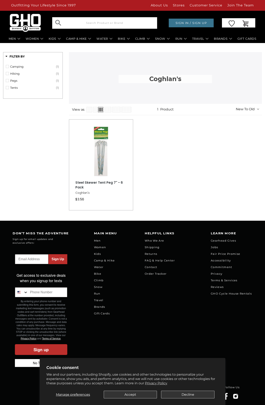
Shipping (152, 247)
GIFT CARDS (247, 38)
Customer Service (206, 5)
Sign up (41, 349)
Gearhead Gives (223, 240)
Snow (98, 287)
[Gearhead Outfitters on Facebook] (226, 399)
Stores (179, 5)
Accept (130, 395)
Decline (188, 395)
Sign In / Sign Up (191, 23)
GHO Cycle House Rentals (231, 293)
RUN (178, 38)
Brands (99, 306)
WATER (102, 38)
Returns (151, 253)
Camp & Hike (104, 260)
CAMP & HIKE (76, 38)
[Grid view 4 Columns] (107, 109)
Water (99, 267)
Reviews (217, 287)
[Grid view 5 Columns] (116, 109)
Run (97, 293)
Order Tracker (155, 273)
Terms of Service (51, 338)
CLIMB (140, 38)
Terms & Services (224, 280)
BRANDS (221, 38)
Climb (99, 280)
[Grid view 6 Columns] (126, 109)
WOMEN (32, 38)
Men (97, 240)
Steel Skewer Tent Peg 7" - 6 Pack (99, 185)
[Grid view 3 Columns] (100, 109)
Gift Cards (102, 313)
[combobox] (21, 292)
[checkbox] (34, 66)
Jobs (214, 247)
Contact (151, 267)
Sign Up (58, 259)
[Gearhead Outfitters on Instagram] (235, 398)
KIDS (52, 38)
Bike (97, 273)
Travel (99, 300)
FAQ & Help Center (160, 260)
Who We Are (154, 240)
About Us (159, 5)
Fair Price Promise (225, 253)
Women (100, 247)
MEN (12, 38)
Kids (97, 253)
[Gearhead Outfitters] (25, 23)
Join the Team (240, 5)
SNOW (160, 38)
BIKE (121, 38)
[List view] (89, 109)
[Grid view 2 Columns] (95, 109)
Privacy (216, 273)
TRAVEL (198, 38)
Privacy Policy (156, 383)
